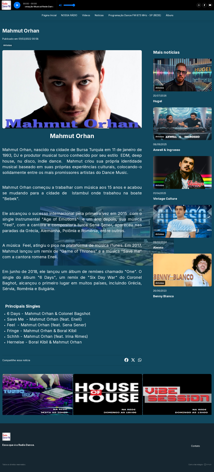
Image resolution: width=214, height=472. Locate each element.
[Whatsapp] (199, 5)
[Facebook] (204, 5)
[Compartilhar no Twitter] (133, 360)
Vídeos (86, 15)
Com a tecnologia (195, 464)
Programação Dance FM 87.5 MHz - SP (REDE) (135, 15)
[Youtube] (210, 5)
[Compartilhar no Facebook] (126, 360)
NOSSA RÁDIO (69, 15)
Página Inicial (49, 15)
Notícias (99, 15)
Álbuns (169, 15)
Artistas (7, 45)
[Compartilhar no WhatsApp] (140, 360)
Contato (195, 445)
